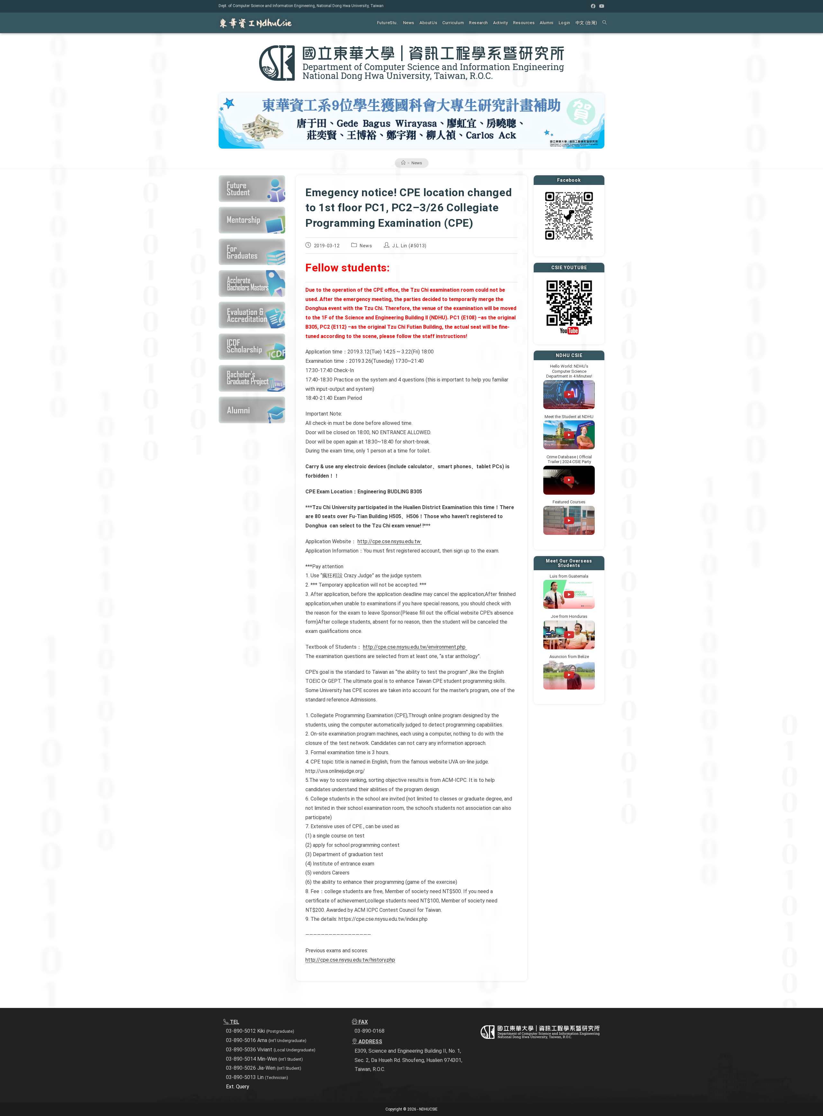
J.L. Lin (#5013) (409, 245)
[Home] (403, 162)
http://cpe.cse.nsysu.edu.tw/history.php (350, 960)
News (417, 162)
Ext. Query (237, 1087)
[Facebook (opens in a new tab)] (593, 6)
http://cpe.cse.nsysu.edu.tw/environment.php (415, 647)
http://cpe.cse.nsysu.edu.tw (389, 541)
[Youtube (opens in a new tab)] (600, 6)
